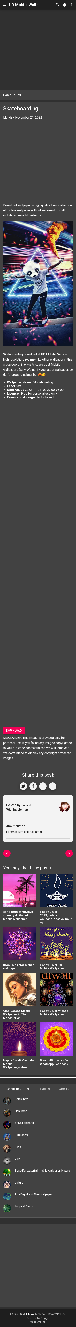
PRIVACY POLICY (56, 1314)
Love (18, 1147)
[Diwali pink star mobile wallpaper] (19, 945)
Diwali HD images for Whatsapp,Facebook (54, 1062)
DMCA (41, 1314)
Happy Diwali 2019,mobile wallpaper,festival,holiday (56, 917)
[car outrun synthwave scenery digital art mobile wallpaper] (19, 892)
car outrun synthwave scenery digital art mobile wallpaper (18, 915)
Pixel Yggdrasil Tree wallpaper (33, 1194)
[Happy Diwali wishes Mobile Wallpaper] (56, 991)
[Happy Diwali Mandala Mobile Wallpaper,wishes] (19, 1040)
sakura (19, 1182)
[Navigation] (4, 4)
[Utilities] (71, 4)
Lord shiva (21, 1135)
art (5, 364)
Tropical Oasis (24, 1206)
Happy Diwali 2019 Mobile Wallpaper (52, 966)
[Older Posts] (69, 853)
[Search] (57, 4)
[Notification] (64, 4)
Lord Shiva (21, 1099)
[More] (52, 786)
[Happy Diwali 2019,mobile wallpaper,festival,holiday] (56, 892)
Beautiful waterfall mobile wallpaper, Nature (42, 1170)
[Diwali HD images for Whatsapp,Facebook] (56, 1040)
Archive (65, 1089)
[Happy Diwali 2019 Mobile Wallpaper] (56, 945)
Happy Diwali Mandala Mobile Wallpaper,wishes (18, 1064)
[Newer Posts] (7, 853)
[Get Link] (43, 786)
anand (27, 805)
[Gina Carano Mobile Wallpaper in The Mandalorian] (19, 991)
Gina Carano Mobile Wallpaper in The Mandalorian (17, 1014)
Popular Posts (17, 1089)
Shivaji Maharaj (24, 1123)
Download (14, 730)
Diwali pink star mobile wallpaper (18, 966)
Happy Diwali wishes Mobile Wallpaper (54, 1012)
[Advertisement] (38, 49)
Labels (45, 1089)
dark (17, 1158)
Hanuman (21, 1111)
